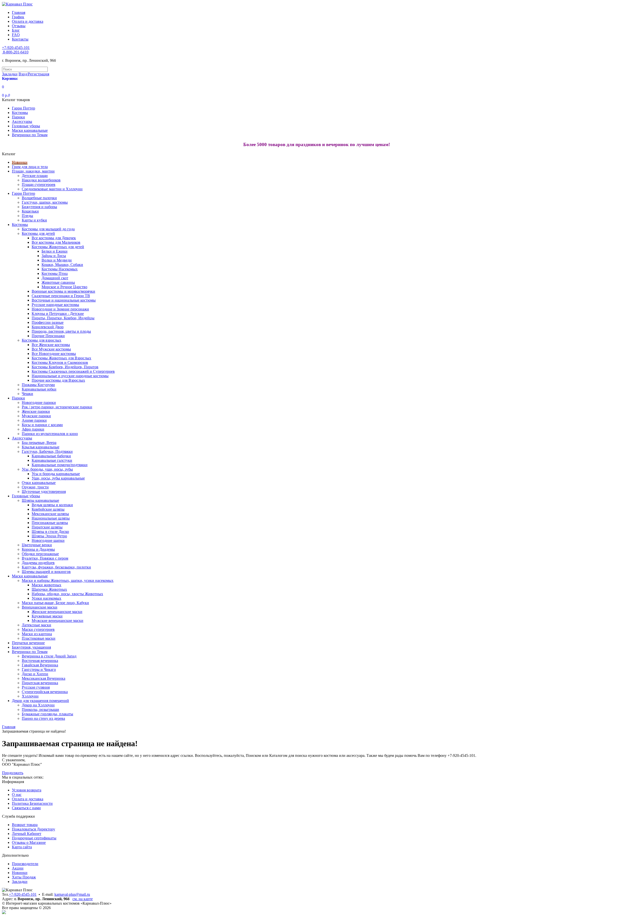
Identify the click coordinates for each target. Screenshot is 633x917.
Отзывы (18, 26)
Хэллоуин (30, 696)
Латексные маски (36, 625)
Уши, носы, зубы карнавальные (58, 478)
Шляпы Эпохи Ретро (49, 536)
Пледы (27, 216)
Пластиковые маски (38, 638)
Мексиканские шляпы (50, 514)
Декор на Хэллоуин (38, 705)
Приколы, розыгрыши (40, 709)
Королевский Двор (48, 327)
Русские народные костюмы (55, 305)
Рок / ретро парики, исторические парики (57, 407)
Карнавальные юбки (39, 389)
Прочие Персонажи (48, 336)
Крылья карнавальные (40, 447)
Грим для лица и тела (30, 167)
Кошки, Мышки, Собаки (62, 264)
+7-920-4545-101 (23, 894)
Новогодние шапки (48, 540)
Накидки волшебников (41, 180)
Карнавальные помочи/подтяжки (60, 465)
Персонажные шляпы (50, 523)
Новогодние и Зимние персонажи (60, 309)
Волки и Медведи (57, 260)
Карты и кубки (34, 220)
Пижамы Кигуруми (38, 385)
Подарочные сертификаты (34, 838)
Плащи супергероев (38, 184)
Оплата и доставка (27, 21)
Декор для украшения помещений (40, 701)
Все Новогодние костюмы (54, 353)
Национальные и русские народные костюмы (70, 376)
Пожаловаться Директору (33, 829)
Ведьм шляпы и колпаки (52, 505)
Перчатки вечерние (28, 643)
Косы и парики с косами (42, 425)
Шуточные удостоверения (44, 491)
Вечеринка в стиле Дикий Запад (49, 656)
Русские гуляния (36, 687)
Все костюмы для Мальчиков (56, 242)
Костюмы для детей (38, 233)
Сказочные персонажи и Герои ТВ (61, 296)
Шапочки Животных (49, 589)
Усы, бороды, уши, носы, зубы (47, 469)
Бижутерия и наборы (39, 207)
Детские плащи (35, 176)
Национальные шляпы (51, 518)
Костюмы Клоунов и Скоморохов (60, 362)
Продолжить (12, 773)
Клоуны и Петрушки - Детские (58, 313)
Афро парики (33, 429)
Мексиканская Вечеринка (43, 678)
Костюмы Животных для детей (58, 247)
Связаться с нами (26, 808)
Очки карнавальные (39, 482)
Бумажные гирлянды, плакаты (47, 714)
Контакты (20, 39)
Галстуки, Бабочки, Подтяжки (47, 451)
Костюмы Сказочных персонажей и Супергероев (73, 371)
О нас (17, 794)
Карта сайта (22, 847)
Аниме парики (34, 420)
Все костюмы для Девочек (54, 238)
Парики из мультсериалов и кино (50, 434)
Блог (16, 30)
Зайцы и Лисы (54, 256)
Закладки (19, 881)
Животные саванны (58, 282)
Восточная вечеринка (40, 660)
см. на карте (82, 899)
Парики (18, 117)
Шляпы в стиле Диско (50, 531)
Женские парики (36, 411)
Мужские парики (36, 416)
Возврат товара (25, 825)
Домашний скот (55, 278)
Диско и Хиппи (35, 674)
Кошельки (30, 211)
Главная (18, 12)
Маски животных (46, 585)
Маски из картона (37, 634)
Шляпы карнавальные (40, 500)
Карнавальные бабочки (51, 456)
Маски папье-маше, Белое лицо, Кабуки (55, 603)
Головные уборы (26, 126)
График (18, 17)
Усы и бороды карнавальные (56, 474)
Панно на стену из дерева (43, 718)
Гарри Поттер (23, 108)
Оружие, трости (35, 487)
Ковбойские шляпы (48, 509)
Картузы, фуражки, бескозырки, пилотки (56, 567)
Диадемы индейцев (38, 563)
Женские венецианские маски (57, 612)
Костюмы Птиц (55, 273)
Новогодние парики (39, 402)
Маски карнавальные (30, 130)
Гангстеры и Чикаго (39, 669)
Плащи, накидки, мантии (33, 171)
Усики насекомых (46, 598)
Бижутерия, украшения (31, 647)
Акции (17, 868)
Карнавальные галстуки (52, 460)
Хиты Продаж (24, 877)
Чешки (27, 394)
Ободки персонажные (40, 554)
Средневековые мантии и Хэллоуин (52, 189)
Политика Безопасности (32, 803)
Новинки (19, 162)
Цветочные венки (37, 545)
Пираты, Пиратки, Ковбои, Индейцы (63, 318)
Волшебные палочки (39, 198)
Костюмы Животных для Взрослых (61, 358)
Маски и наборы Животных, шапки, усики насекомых (67, 580)
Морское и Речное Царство (64, 287)
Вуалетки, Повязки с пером (45, 558)
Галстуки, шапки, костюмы (45, 202)
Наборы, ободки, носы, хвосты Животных (67, 594)
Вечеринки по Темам (29, 135)
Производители (25, 864)
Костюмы (20, 112)
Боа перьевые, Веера (39, 442)
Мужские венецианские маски (57, 620)
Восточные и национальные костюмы (64, 300)
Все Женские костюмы (51, 345)
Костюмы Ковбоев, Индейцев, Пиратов (65, 367)
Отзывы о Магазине (29, 842)
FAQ (16, 35)
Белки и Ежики (55, 251)
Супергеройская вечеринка (45, 692)
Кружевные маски (47, 616)
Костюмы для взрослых (41, 340)
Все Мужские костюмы (51, 349)
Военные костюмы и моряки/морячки (63, 291)
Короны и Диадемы (38, 549)
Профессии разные (48, 322)
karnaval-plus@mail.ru (72, 894)
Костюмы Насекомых (60, 269)
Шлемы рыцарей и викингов (46, 571)
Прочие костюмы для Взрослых (58, 380)
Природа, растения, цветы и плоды (61, 331)
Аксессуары (22, 121)
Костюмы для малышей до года (48, 229)
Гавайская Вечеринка (40, 665)
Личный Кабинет (26, 833)
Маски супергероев (38, 629)
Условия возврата (26, 790)
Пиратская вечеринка (40, 683)
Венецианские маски (39, 607)
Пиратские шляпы (47, 527)
